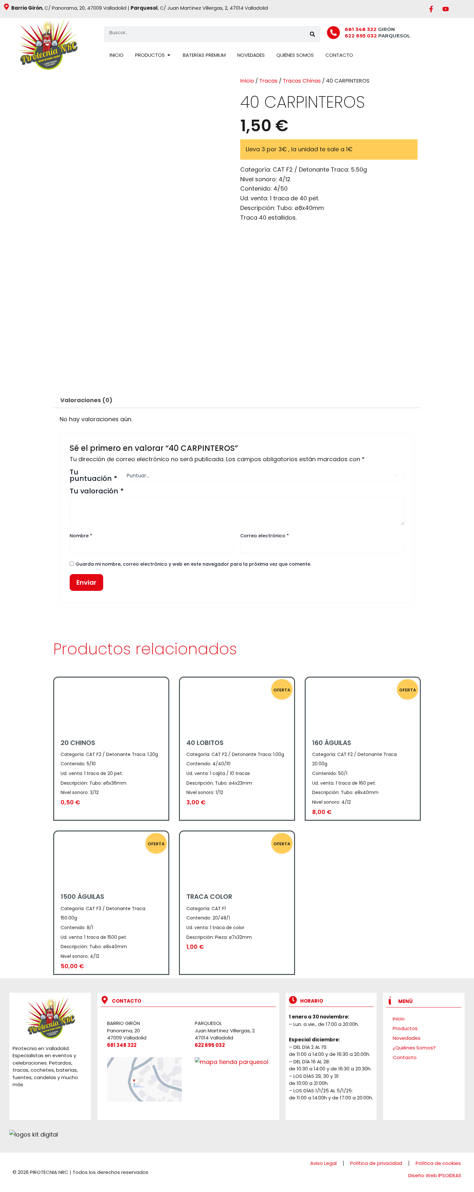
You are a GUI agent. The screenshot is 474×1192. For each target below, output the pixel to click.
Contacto (405, 1057)
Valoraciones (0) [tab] (86, 400)
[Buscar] (312, 34)
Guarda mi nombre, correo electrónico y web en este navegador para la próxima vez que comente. (193, 564)
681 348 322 (361, 29)
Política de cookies (438, 1163)
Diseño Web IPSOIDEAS (434, 1175)
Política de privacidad (376, 1163)
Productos (405, 1028)
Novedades (406, 1038)
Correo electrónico (264, 535)
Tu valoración (97, 491)
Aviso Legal (323, 1163)
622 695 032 (361, 36)
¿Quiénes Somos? (414, 1047)
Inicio (247, 80)
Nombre (81, 535)
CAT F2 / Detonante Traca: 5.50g (320, 169)
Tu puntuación (93, 475)
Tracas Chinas (302, 80)
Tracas (268, 80)
